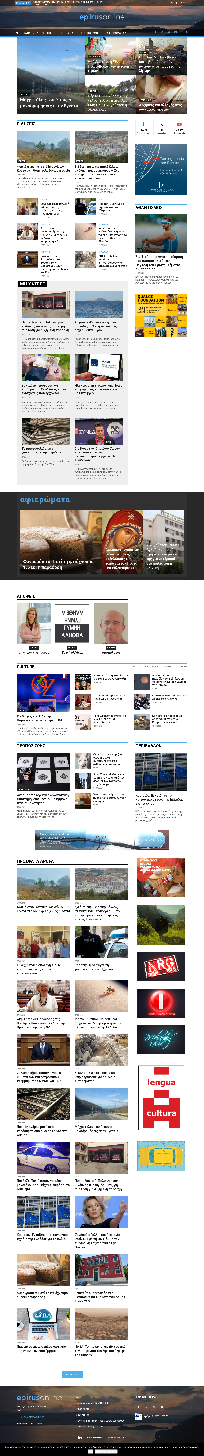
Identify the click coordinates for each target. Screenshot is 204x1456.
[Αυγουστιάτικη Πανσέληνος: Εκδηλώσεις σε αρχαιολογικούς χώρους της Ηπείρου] (142, 682)
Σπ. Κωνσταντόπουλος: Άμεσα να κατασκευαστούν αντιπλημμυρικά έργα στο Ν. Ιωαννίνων (97, 454)
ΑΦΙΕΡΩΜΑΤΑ (24, 1283)
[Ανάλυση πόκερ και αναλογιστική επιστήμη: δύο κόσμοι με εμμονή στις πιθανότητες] (43, 772)
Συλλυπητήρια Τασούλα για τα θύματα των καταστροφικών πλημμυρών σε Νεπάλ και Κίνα (54, 264)
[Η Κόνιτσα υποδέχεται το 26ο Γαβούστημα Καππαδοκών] (83, 722)
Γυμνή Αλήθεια (72, 652)
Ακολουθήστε (161, 123)
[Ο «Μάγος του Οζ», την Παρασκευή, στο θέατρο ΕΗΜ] (43, 693)
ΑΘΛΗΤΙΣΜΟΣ (148, 207)
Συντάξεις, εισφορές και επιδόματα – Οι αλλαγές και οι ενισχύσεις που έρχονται (44, 389)
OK (90, 1451)
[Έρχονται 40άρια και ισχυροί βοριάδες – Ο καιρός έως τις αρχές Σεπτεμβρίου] (99, 304)
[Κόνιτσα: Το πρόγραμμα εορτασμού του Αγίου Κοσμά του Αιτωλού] (142, 722)
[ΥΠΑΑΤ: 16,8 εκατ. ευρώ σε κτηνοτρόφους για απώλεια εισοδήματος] (85, 259)
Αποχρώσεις (111, 652)
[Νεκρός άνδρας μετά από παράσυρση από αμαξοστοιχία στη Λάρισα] (43, 1104)
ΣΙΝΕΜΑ (155, 666)
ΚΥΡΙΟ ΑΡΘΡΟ (94, 57)
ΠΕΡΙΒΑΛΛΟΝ (24, 1225)
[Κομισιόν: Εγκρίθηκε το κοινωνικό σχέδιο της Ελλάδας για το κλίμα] (161, 772)
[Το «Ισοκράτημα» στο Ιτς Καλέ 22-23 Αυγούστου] (83, 702)
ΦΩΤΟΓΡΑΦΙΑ (181, 666)
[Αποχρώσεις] (111, 623)
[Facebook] (155, 32)
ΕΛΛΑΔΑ (103, 200)
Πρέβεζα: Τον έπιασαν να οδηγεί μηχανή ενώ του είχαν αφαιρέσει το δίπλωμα (43, 1185)
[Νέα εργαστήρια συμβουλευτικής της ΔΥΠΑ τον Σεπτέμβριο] (43, 1324)
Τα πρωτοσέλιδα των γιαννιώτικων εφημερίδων (41, 450)
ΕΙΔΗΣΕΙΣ (26, 124)
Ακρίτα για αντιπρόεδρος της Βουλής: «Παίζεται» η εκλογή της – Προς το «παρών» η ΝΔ (54, 235)
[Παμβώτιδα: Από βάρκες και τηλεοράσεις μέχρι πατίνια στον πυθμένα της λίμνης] (161, 56)
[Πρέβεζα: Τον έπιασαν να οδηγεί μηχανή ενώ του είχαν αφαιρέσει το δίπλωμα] (43, 1158)
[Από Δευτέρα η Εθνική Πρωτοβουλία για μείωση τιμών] (110, 56)
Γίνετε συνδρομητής (179, 124)
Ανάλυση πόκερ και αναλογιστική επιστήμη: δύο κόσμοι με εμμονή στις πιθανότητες (43, 799)
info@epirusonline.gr (32, 1416)
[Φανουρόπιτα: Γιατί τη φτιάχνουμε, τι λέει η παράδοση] (61, 542)
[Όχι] (200, 1449)
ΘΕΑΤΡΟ (167, 666)
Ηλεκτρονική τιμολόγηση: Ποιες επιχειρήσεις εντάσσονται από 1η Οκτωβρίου (98, 389)
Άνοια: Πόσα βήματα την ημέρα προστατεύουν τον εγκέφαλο (109, 798)
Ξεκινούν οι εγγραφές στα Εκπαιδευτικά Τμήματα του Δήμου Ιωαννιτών (100, 1297)
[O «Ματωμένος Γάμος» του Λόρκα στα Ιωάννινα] (142, 702)
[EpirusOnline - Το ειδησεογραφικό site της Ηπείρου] (102, 17)
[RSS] (162, 32)
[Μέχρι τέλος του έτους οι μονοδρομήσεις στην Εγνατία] (51, 75)
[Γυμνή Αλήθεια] (72, 623)
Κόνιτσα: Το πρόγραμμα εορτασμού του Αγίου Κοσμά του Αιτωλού (167, 719)
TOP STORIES (28, 317)
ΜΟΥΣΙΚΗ (143, 666)
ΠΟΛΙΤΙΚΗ (46, 224)
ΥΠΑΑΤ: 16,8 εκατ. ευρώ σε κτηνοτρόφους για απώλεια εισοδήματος (112, 261)
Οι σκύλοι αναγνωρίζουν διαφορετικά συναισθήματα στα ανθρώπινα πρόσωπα (108, 759)
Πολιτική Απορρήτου (106, 1451)
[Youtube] (175, 32)
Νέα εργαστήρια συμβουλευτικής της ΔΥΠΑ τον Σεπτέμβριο (41, 1349)
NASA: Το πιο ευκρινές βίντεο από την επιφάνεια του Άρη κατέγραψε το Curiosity (100, 1351)
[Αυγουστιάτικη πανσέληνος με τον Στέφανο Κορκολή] (83, 682)
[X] (168, 32)
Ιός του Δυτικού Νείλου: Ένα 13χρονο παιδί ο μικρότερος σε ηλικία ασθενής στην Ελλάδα (112, 235)
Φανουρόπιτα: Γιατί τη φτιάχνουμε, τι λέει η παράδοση (42, 1295)
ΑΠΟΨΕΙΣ (34, 648)
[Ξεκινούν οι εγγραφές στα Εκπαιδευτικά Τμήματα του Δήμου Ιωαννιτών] (101, 1270)
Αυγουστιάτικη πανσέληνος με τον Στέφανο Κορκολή (111, 677)
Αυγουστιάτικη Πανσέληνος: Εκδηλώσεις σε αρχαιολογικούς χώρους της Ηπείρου (169, 680)
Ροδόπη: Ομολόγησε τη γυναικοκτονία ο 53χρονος (111, 207)
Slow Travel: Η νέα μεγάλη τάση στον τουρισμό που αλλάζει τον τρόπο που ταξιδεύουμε (109, 779)
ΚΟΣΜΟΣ (80, 1225)
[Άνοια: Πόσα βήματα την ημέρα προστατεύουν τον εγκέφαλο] (83, 801)
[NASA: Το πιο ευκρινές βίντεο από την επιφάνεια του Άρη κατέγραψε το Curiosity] (101, 1324)
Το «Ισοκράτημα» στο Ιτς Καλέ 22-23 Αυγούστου (109, 697)
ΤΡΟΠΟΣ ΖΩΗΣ (24, 789)
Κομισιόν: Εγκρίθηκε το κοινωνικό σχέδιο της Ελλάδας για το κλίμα (159, 799)
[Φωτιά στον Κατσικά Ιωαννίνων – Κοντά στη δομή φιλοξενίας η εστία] (43, 147)
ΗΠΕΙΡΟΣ (25, 95)
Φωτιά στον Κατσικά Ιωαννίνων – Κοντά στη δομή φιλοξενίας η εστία (43, 168)
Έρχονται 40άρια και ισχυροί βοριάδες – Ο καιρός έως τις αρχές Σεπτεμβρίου (96, 326)
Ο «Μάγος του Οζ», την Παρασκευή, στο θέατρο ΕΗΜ (39, 718)
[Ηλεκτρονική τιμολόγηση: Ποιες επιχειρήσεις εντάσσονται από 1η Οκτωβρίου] (99, 368)
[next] (128, 3)
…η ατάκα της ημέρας (33, 652)
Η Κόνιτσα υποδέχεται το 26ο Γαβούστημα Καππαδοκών (110, 719)
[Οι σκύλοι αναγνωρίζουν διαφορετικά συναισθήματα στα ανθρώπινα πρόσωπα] (83, 761)
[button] (188, 32)
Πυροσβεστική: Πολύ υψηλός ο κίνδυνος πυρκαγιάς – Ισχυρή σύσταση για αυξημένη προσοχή (45, 326)
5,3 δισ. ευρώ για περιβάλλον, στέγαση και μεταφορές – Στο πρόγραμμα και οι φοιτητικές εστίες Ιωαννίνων (71, 3)
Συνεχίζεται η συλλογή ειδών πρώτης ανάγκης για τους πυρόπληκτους (55, 208)
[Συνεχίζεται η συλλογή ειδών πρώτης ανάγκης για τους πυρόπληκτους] (27, 206)
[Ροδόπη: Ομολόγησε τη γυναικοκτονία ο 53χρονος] (85, 206)
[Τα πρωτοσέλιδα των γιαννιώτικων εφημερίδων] (46, 431)
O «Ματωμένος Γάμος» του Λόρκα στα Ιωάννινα (169, 697)
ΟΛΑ (133, 666)
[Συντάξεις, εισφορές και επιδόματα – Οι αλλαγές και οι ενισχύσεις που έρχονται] (46, 368)
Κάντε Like (143, 123)
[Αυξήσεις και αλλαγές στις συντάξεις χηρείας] (161, 94)
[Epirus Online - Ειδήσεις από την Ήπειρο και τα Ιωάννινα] (43, 1398)
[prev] (123, 3)
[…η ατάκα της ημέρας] (34, 623)
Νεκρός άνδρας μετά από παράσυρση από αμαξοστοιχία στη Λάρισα (42, 1131)
